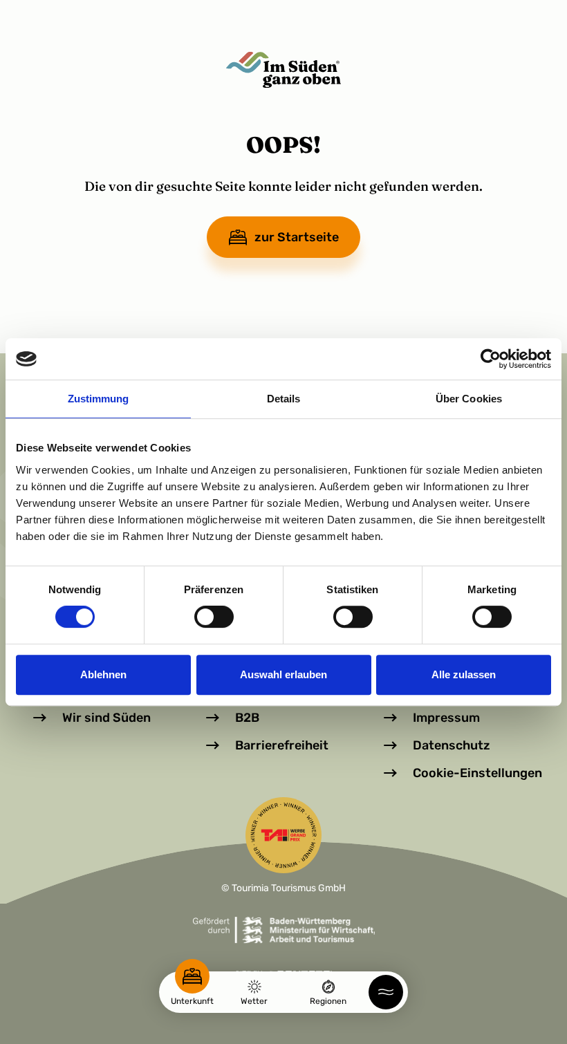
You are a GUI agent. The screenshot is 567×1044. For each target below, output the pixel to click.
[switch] (214, 617)
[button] (386, 992)
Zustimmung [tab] (98, 398)
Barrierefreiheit (281, 745)
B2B (247, 717)
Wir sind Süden (106, 717)
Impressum (446, 717)
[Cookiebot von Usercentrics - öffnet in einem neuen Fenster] (490, 358)
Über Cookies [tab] (469, 398)
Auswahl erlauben (283, 674)
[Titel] (283, 70)
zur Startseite (296, 237)
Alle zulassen (463, 674)
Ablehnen (103, 674)
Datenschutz (451, 745)
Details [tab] (284, 398)
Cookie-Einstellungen (477, 773)
